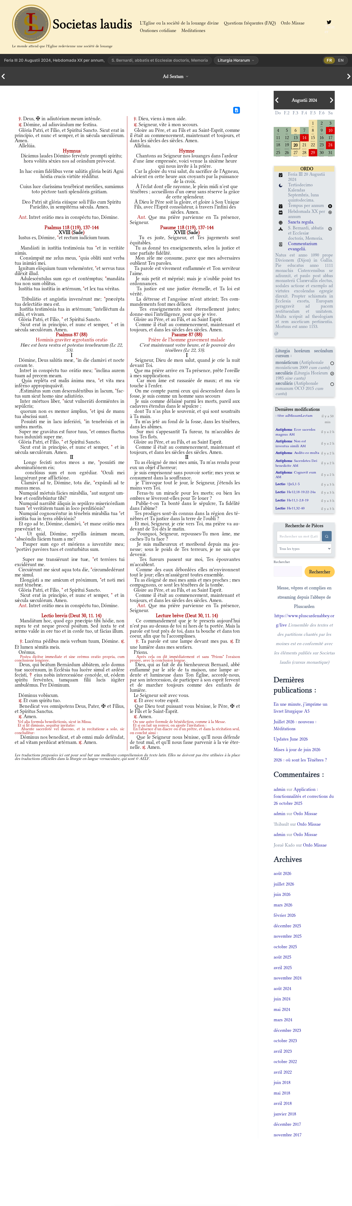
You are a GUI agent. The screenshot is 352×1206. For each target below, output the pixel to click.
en (341, 60)
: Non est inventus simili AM (290, 443)
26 (287, 152)
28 (304, 152)
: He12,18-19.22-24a (295, 491)
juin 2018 (282, 1082)
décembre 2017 (287, 1124)
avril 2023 (283, 1051)
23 (322, 144)
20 (296, 145)
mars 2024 (283, 1019)
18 (278, 144)
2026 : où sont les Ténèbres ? (300, 759)
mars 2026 (283, 904)
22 (313, 144)
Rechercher (282, 562)
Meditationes (193, 30)
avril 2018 (283, 1103)
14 (304, 137)
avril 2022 (283, 1072)
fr (329, 60)
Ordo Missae (293, 23)
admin (279, 789)
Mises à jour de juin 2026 (297, 749)
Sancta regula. (301, 221)
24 (330, 144)
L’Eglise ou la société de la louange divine (179, 23)
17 (330, 137)
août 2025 (282, 957)
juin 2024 (282, 998)
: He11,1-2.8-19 (291, 500)
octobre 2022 (285, 1061)
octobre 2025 (285, 946)
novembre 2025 (287, 936)
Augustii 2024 (304, 100)
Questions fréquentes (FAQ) (250, 23)
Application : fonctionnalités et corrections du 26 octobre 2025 (304, 796)
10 (330, 130)
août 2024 (282, 988)
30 (322, 152)
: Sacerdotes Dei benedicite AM (296, 463)
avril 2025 (283, 967)
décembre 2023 (287, 1030)
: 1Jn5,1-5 (287, 483)
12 (287, 137)
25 (278, 152)
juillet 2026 (284, 884)
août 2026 (282, 873)
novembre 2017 (287, 1134)
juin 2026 (282, 894)
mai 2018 (282, 1093)
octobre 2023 (285, 1040)
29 (313, 152)
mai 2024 (282, 1009)
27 (296, 152)
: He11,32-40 (290, 508)
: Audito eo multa (297, 452)
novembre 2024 (287, 977)
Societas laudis (92, 24)
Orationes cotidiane (158, 30)
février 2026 (285, 915)
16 (322, 137)
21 (304, 144)
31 (330, 152)
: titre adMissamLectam (294, 415)
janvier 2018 (285, 1113)
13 (296, 137)
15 (313, 137)
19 (287, 144)
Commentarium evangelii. (302, 246)
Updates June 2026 (291, 739)
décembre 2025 (287, 925)
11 (278, 137)
